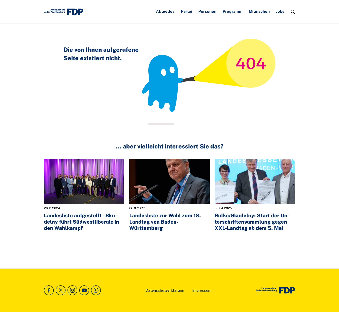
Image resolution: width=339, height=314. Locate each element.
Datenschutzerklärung (165, 290)
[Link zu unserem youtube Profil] (84, 290)
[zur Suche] (293, 12)
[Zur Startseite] (275, 290)
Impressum (201, 290)
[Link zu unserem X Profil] (61, 290)
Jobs (280, 11)
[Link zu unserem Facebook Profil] (49, 290)
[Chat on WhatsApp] (96, 290)
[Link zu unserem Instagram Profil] (72, 290)
